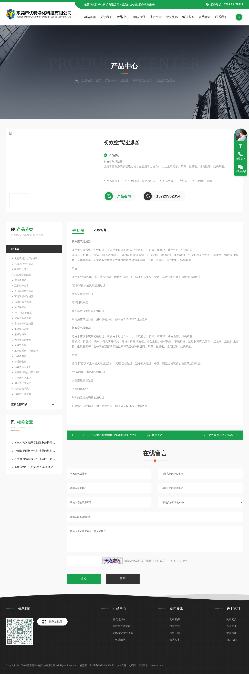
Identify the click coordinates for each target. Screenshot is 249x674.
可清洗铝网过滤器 (23, 291)
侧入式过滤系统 (22, 383)
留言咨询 (231, 639)
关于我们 (106, 17)
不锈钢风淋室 (21, 329)
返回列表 (157, 435)
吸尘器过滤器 (21, 269)
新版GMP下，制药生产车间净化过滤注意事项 (35, 467)
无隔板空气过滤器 (123, 632)
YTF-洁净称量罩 (23, 312)
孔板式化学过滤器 (23, 263)
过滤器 (124, 80)
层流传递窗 (20, 280)
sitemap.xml (157, 665)
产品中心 (123, 17)
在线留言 (205, 17)
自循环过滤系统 (22, 377)
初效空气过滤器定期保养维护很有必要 (35, 442)
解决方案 (188, 17)
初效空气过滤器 (142, 80)
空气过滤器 (119, 619)
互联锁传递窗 (21, 285)
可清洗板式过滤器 (23, 296)
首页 (98, 80)
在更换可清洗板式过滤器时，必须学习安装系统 (35, 458)
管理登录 (143, 665)
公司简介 (231, 619)
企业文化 (231, 626)
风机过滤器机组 (22, 301)
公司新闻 (175, 619)
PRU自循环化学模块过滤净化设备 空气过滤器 (115, 435)
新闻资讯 (139, 17)
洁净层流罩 (20, 307)
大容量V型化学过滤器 (25, 258)
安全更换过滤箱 (22, 318)
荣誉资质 (172, 17)
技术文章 (156, 17)
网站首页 (90, 17)
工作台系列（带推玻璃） (27, 350)
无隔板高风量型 (22, 339)
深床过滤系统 (21, 388)
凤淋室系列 (20, 345)
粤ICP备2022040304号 (101, 665)
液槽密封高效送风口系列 (27, 372)
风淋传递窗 (20, 356)
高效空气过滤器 (121, 626)
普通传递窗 (20, 361)
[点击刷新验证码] (112, 561)
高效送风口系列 (22, 367)
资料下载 (175, 632)
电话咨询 (240, 158)
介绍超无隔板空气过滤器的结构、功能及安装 (35, 450)
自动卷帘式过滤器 (23, 323)
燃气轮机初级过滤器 (221, 435)
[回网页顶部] (240, 146)
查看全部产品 (19, 404)
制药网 (132, 665)
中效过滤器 (119, 639)
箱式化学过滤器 (22, 274)
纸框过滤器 (20, 334)
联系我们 (221, 17)
